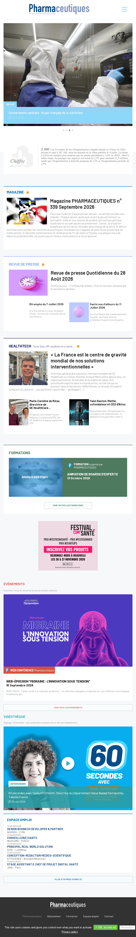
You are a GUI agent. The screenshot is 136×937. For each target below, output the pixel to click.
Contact (109, 916)
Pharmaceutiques (31, 916)
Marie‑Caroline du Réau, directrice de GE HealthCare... (44, 404)
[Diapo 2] (66, 130)
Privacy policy (70, 931)
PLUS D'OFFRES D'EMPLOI (68, 879)
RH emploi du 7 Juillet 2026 (46, 304)
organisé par (88, 466)
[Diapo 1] (63, 130)
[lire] (27, 211)
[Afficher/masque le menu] (121, 9)
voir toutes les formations (68, 505)
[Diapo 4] (72, 130)
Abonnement (54, 916)
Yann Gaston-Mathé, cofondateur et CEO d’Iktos (108, 402)
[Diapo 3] (69, 130)
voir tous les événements (68, 707)
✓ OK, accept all (105, 927)
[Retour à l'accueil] (59, 9)
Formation (72, 916)
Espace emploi (91, 916)
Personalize (127, 927)
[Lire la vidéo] (68, 764)
